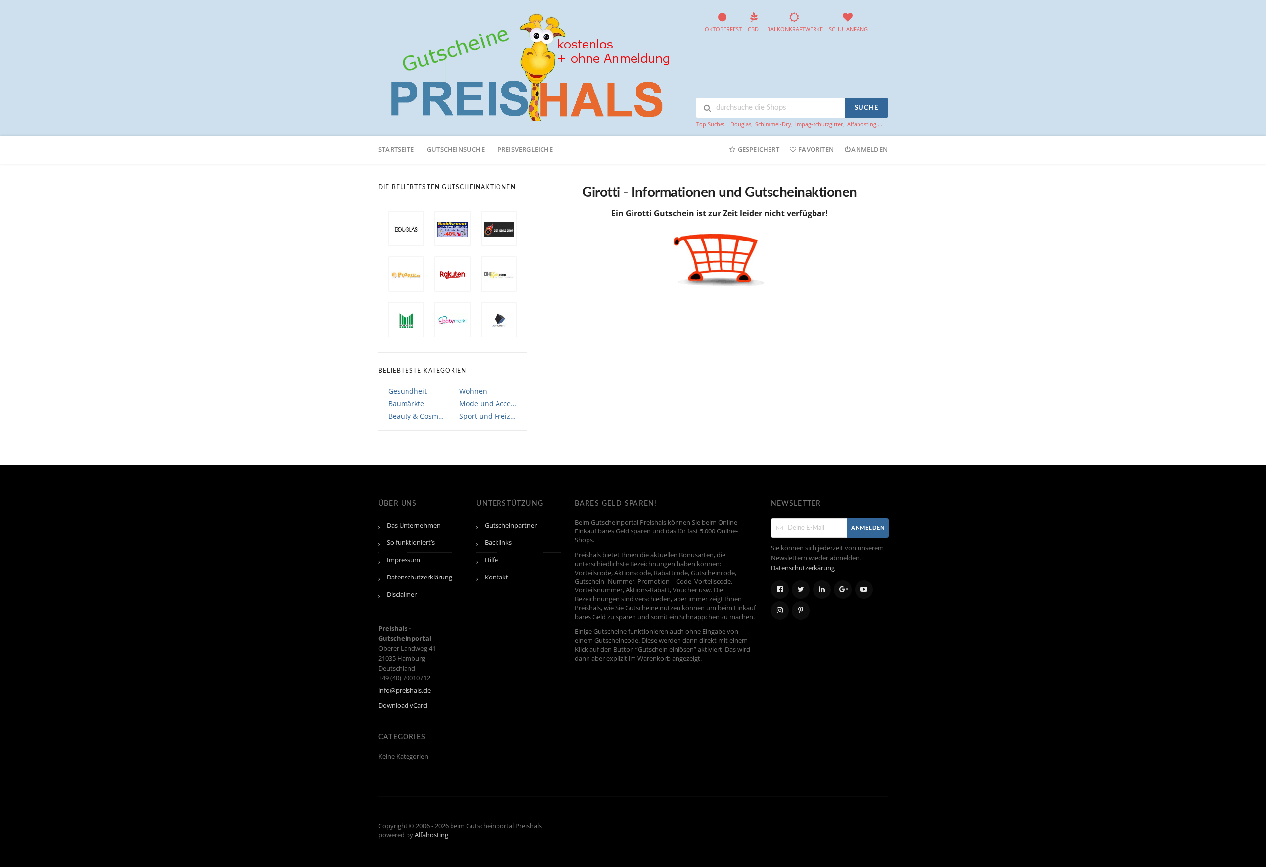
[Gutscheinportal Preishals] (526, 66)
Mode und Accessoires (488, 403)
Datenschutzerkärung (803, 568)
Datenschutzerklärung (419, 577)
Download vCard (402, 705)
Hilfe (491, 560)
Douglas (740, 124)
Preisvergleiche (525, 149)
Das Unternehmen (414, 525)
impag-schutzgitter (819, 124)
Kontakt (496, 577)
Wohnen (473, 391)
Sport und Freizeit (488, 416)
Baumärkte (406, 403)
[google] (843, 589)
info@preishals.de (404, 690)
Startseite (396, 149)
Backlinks (498, 542)
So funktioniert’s (411, 542)
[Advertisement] (731, 324)
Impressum (403, 560)
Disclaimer (402, 594)
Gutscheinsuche (456, 149)
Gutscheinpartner (511, 525)
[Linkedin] (822, 589)
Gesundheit (407, 391)
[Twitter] (801, 589)
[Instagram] (780, 610)
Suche (866, 108)
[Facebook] (780, 589)
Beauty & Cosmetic (417, 416)
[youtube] (864, 589)
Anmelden (869, 149)
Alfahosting (861, 124)
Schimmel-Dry (773, 124)
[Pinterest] (801, 610)
